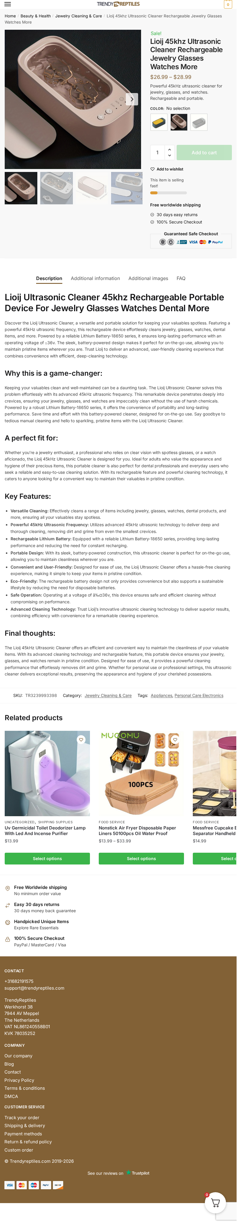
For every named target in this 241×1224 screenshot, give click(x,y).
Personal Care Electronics (199, 695)
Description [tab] (49, 278)
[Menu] (13, 4)
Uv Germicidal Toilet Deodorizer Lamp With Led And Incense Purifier (45, 831)
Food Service (112, 822)
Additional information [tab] (95, 278)
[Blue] (159, 122)
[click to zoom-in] (74, 99)
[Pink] (179, 122)
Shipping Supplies (55, 822)
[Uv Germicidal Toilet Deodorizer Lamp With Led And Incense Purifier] (47, 773)
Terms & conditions (24, 1088)
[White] (199, 122)
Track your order (21, 1117)
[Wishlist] (81, 739)
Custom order (18, 1150)
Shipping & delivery (24, 1125)
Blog (9, 1064)
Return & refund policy (28, 1142)
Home (10, 16)
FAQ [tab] (181, 278)
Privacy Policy (19, 1080)
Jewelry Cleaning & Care (78, 16)
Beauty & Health (36, 16)
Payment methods (23, 1134)
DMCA (11, 1096)
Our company (18, 1056)
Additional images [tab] (148, 278)
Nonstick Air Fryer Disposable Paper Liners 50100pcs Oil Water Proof (137, 831)
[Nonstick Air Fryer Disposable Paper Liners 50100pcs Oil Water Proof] (141, 773)
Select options (47, 858)
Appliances (161, 695)
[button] (132, 99)
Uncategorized (20, 822)
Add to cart (204, 152)
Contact (12, 1072)
